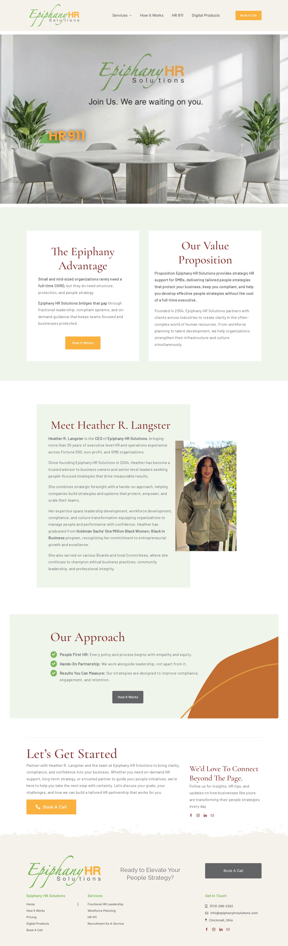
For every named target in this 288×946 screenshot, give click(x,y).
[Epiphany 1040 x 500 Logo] (54, 5)
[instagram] (198, 815)
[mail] (212, 815)
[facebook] (191, 815)
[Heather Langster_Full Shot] (64, 855)
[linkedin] (205, 815)
